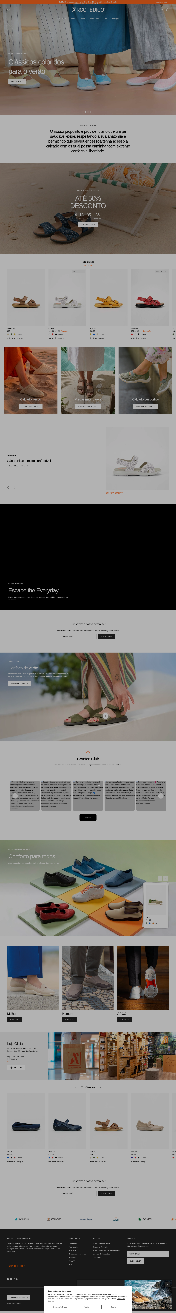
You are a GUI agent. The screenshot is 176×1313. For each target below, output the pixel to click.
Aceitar (86, 1307)
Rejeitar (113, 1307)
